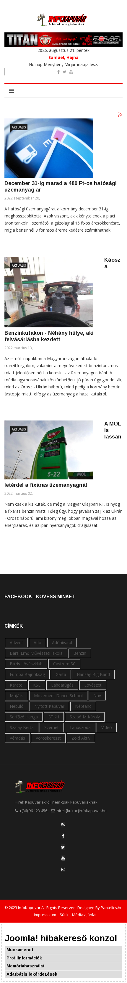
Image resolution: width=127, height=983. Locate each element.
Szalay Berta (22, 727)
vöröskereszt (48, 738)
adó (37, 642)
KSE (36, 685)
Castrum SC (64, 664)
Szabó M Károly (85, 717)
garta (61, 674)
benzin (79, 653)
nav (97, 695)
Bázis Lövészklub (26, 664)
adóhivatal (62, 642)
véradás (17, 738)
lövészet (93, 685)
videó (106, 727)
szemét (51, 727)
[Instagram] (63, 869)
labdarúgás (62, 685)
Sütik (64, 914)
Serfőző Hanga (24, 717)
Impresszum (45, 914)
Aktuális (19, 127)
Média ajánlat (84, 914)
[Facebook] (63, 836)
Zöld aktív (80, 738)
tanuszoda (80, 727)
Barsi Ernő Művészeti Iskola (36, 653)
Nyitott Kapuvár (49, 706)
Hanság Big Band (93, 674)
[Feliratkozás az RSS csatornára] (120, 115)
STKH (53, 717)
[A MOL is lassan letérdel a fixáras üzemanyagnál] (48, 449)
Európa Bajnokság (27, 674)
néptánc (83, 706)
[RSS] (63, 824)
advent (16, 642)
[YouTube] (63, 858)
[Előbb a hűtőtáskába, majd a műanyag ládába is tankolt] (48, 292)
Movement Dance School (58, 695)
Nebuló (17, 706)
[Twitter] (63, 847)
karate (16, 685)
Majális (16, 695)
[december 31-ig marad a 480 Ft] (48, 148)
